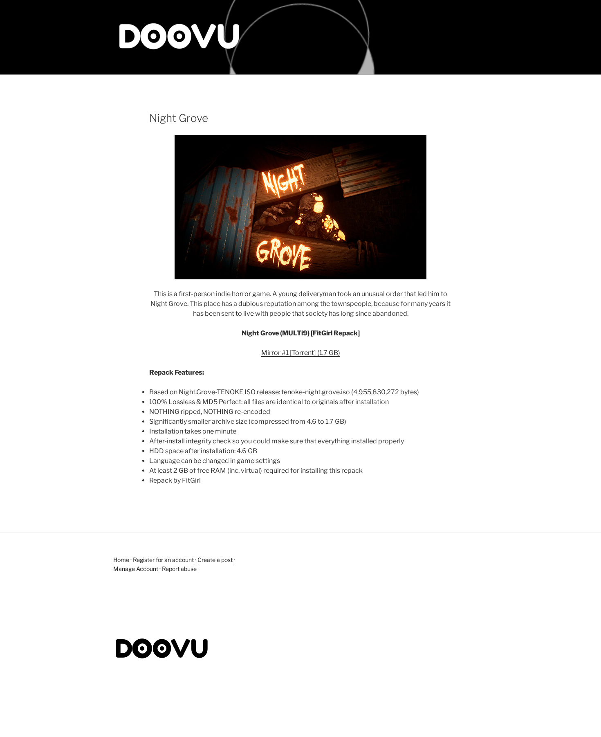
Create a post (215, 559)
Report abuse (179, 568)
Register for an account (163, 559)
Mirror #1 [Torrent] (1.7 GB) (300, 353)
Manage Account (135, 568)
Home (121, 559)
